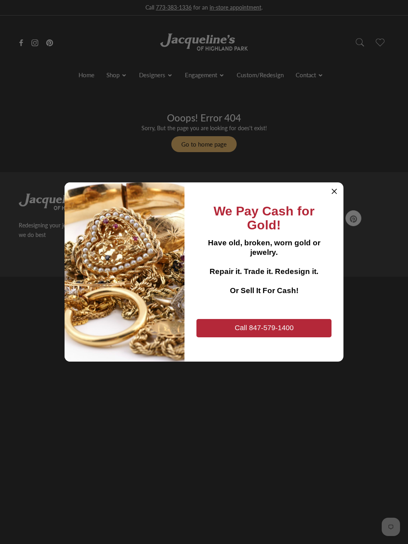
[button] (334, 191)
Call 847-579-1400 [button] (264, 328)
